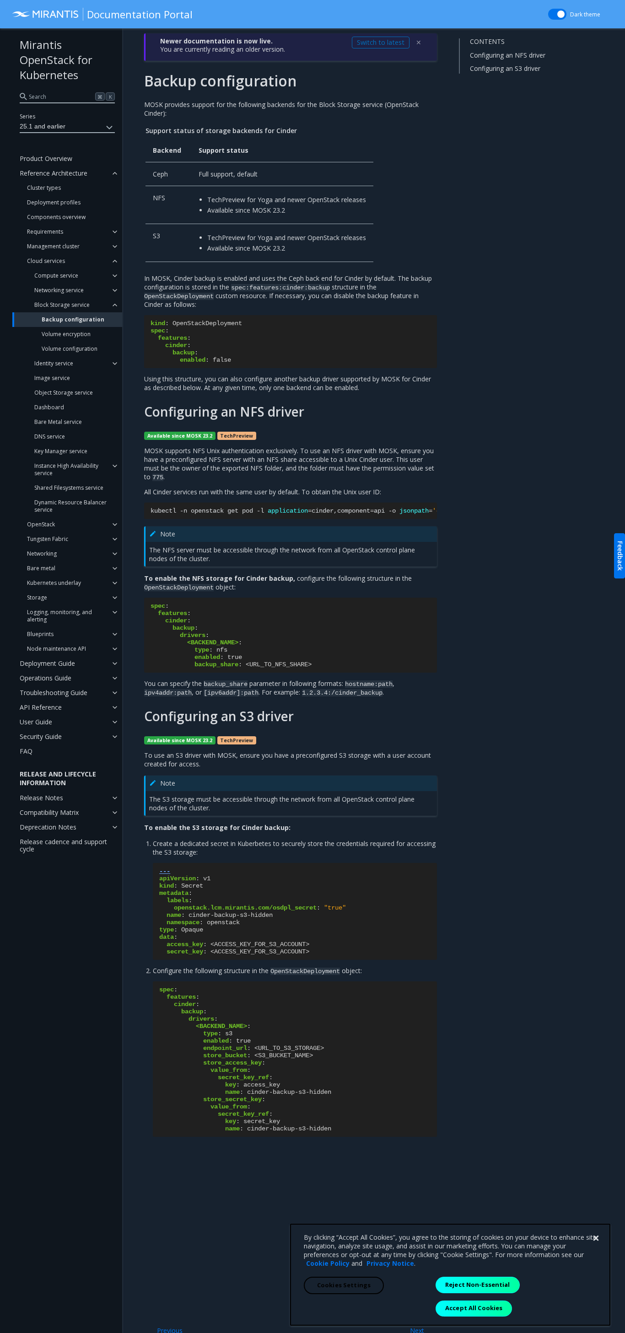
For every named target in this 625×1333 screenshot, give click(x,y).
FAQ (26, 751)
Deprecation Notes (48, 827)
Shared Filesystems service (68, 488)
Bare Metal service (58, 422)
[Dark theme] (557, 14)
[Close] (596, 1238)
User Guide (36, 721)
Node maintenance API (56, 649)
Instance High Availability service (66, 469)
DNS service (49, 436)
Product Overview (46, 158)
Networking (42, 553)
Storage (37, 597)
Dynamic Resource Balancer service (70, 506)
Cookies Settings (344, 1285)
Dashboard (49, 407)
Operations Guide (45, 678)
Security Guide (41, 736)
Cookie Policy (328, 1263)
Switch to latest (380, 42)
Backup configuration (73, 319)
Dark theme (585, 14)
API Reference (41, 707)
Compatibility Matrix (49, 812)
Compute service (56, 275)
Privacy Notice (390, 1263)
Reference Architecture (53, 173)
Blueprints (40, 634)
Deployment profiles (54, 202)
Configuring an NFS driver (507, 55)
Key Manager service (60, 451)
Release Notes (41, 797)
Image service (52, 378)
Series (27, 116)
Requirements (45, 232)
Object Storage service (63, 392)
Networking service (59, 290)
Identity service (53, 363)
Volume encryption (66, 334)
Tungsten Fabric (47, 539)
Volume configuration (69, 349)
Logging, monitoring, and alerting (59, 615)
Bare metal (41, 568)
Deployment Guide (47, 663)
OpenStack (41, 524)
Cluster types (44, 188)
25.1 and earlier (42, 126)
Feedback (620, 556)
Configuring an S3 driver (505, 68)
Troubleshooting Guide (53, 692)
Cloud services (46, 261)
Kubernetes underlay (54, 583)
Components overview (56, 217)
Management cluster (53, 246)
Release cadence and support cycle (63, 845)
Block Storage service (62, 305)
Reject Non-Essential (477, 1284)
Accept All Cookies (473, 1308)
